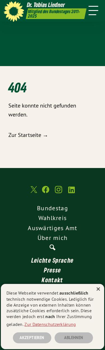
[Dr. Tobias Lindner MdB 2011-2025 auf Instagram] (58, 192)
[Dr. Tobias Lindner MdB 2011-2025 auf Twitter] (33, 192)
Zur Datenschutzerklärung (50, 324)
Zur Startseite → (28, 134)
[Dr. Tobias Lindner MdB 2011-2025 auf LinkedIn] (71, 192)
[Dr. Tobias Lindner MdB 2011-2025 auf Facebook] (45, 192)
